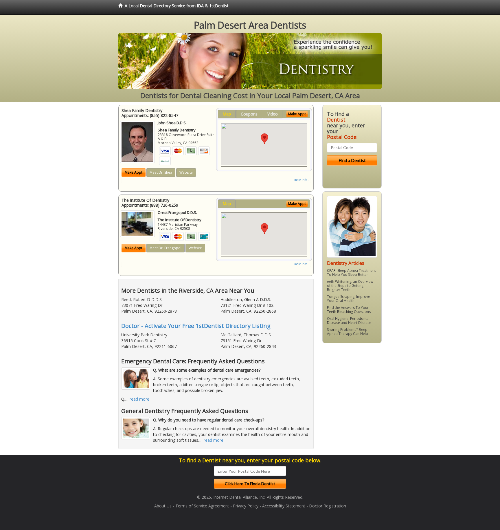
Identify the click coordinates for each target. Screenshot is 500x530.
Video (272, 114)
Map (227, 114)
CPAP (331, 270)
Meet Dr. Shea (161, 172)
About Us (163, 506)
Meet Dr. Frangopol (165, 247)
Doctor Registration (327, 506)
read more (139, 399)
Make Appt (133, 172)
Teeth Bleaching (340, 311)
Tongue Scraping (340, 296)
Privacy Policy (245, 506)
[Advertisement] (352, 392)
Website (186, 172)
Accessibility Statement (283, 506)
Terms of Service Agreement (202, 506)
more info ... (302, 180)
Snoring (333, 329)
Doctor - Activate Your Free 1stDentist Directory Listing (196, 326)
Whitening (343, 281)
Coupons (249, 114)
